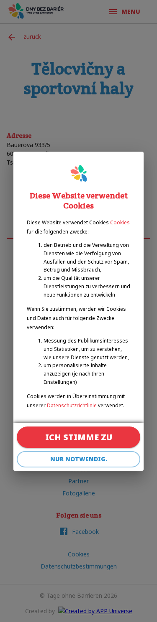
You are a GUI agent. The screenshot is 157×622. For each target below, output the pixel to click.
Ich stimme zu (78, 437)
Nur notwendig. (78, 459)
